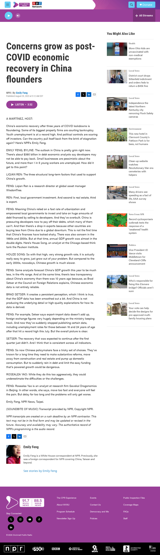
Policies (93, 518)
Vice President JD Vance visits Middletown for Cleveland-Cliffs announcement (138, 256)
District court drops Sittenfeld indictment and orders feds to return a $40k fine (140, 81)
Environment (135, 129)
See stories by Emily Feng (40, 471)
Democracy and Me (99, 511)
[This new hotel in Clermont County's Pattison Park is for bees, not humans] (117, 134)
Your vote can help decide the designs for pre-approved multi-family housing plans (141, 313)
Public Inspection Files (134, 498)
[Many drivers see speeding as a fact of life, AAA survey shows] (117, 192)
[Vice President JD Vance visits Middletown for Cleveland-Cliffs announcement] (117, 251)
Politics (132, 245)
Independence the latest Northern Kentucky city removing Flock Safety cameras (141, 109)
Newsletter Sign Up (66, 518)
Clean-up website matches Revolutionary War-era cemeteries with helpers (141, 168)
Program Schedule (66, 511)
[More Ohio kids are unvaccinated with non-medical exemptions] (117, 49)
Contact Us (95, 504)
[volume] (18, 15)
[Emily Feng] (13, 454)
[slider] (22, 15)
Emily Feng (22, 92)
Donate (147, 4)
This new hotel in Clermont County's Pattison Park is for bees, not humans (139, 139)
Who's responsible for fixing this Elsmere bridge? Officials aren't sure (141, 286)
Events (93, 498)
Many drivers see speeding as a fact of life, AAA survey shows (140, 197)
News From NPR (136, 214)
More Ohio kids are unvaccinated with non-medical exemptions (139, 53)
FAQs (126, 511)
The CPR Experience (66, 498)
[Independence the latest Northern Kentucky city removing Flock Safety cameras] (117, 104)
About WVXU (63, 504)
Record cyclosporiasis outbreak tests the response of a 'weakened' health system (141, 226)
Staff (125, 518)
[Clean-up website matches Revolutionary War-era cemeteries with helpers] (117, 162)
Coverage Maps (130, 504)
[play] (8, 15)
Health (132, 43)
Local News (134, 71)
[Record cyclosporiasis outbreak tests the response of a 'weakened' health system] (117, 220)
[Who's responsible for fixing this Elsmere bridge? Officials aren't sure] (117, 281)
